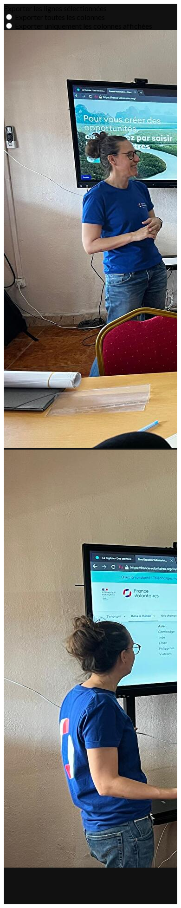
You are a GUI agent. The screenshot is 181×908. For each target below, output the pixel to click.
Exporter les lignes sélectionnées (55, 8)
